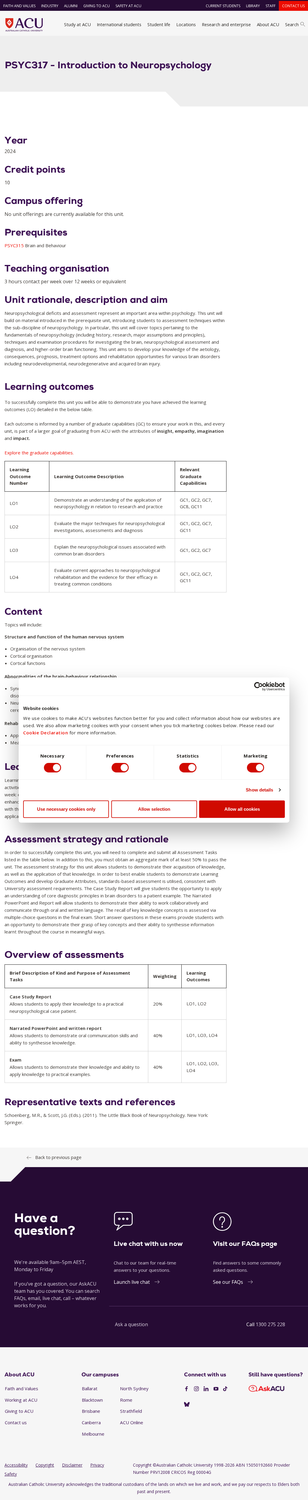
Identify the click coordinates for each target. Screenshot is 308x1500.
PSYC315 (15, 245)
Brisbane (91, 1411)
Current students (223, 5)
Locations (186, 24)
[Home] (24, 25)
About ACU (268, 24)
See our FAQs (228, 1282)
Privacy (97, 1465)
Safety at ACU (128, 5)
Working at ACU (21, 1400)
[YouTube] (216, 1389)
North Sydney (134, 1388)
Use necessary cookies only (66, 808)
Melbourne (93, 1434)
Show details (259, 789)
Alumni (71, 5)
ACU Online (131, 1422)
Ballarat (89, 1388)
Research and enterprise (226, 24)
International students (119, 24)
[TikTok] (225, 1389)
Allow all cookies (242, 808)
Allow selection (154, 808)
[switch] (120, 768)
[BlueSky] (186, 1404)
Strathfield (131, 1411)
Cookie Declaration (45, 732)
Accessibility (16, 1465)
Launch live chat (132, 1282)
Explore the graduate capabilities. (39, 453)
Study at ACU (77, 24)
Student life (158, 24)
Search (292, 24)
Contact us (293, 5)
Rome (126, 1400)
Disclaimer (72, 1465)
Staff (271, 5)
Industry (49, 5)
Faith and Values (19, 5)
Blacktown (92, 1400)
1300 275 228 (270, 1324)
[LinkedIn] (206, 1389)
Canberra (91, 1422)
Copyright (44, 1465)
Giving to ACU (96, 5)
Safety (11, 1474)
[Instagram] (196, 1389)
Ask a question (131, 1324)
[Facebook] (186, 1389)
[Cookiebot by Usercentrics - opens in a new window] (258, 686)
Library (253, 5)
